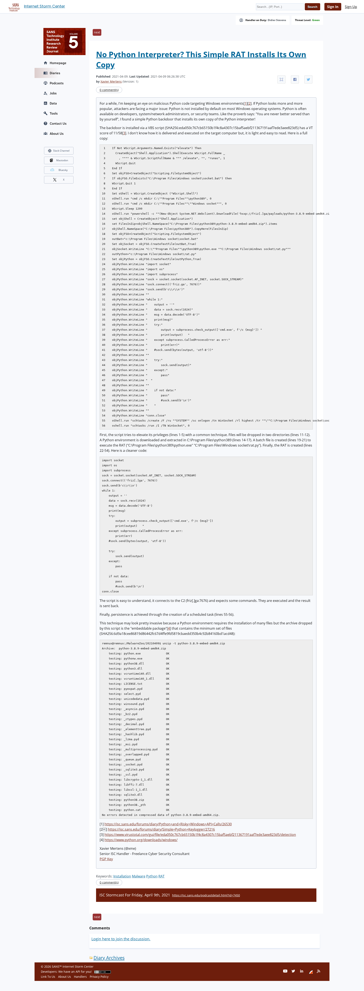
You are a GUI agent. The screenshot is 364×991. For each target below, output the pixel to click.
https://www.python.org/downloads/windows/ (141, 840)
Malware (138, 876)
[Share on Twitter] (308, 79)
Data (53, 103)
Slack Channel (61, 150)
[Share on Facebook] (295, 79)
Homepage (58, 63)
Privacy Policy (99, 977)
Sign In (333, 6)
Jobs (53, 93)
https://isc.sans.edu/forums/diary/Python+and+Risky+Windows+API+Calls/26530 (168, 824)
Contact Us (58, 123)
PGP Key (106, 859)
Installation (122, 876)
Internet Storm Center (44, 6)
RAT (161, 876)
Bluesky (63, 170)
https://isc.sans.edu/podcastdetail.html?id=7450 (206, 895)
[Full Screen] (281, 79)
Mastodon (62, 160)
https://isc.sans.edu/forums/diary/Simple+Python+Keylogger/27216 (161, 829)
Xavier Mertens (111, 81)
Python (152, 876)
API (78, 972)
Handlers (80, 977)
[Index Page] (13, 6)
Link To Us (48, 977)
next (97, 32)
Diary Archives (109, 957)
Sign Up (351, 6)
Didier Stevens (277, 20)
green (316, 20)
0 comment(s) (109, 90)
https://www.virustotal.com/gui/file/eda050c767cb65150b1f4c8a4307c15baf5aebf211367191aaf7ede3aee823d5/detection (200, 834)
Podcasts (57, 83)
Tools (54, 113)
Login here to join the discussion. (120, 938)
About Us (57, 133)
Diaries (55, 73)
